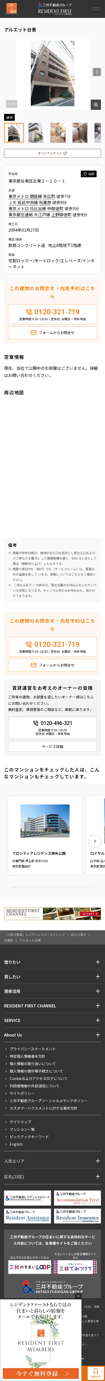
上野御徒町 (61, 214)
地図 (91, 174)
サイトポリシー (22, 1093)
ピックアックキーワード (29, 1136)
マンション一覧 (22, 1129)
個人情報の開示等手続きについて (36, 1071)
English (16, 1144)
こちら (76, 574)
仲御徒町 (55, 208)
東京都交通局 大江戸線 (29, 214)
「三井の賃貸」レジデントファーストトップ (34, 934)
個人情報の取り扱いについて (33, 1063)
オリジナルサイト (50, 153)
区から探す (78, 934)
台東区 (8, 940)
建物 (9, 117)
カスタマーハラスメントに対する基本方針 (43, 1108)
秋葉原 (45, 202)
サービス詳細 (52, 746)
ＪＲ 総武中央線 (23, 202)
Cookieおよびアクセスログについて (39, 1078)
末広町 (49, 196)
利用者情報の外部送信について (35, 1085)
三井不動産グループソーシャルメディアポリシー (49, 1100)
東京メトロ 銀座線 (25, 196)
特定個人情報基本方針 (27, 1056)
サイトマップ (20, 1121)
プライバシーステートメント (33, 1048)
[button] (97, 72)
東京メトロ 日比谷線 (27, 208)
